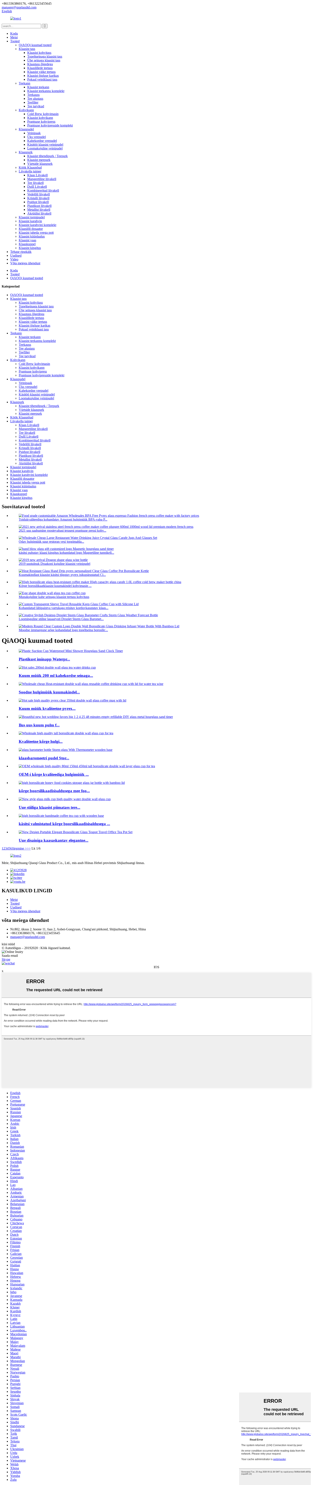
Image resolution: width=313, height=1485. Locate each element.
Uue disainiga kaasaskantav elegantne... (53, 840)
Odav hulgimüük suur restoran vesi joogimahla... (51, 541)
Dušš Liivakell (37, 186)
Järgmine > (19, 848)
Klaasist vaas (27, 240)
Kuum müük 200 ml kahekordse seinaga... (56, 675)
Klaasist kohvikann (40, 118)
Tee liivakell (35, 183)
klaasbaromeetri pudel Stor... (44, 758)
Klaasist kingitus (30, 248)
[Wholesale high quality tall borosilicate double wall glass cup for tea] (66, 733)
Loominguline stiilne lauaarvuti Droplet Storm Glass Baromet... (61, 619)
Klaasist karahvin (30, 221)
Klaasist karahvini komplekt (37, 225)
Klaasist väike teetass (41, 72)
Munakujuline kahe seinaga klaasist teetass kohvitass (54, 597)
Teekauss (33, 95)
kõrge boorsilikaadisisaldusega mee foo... (54, 791)
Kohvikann (26, 110)
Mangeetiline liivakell (41, 179)
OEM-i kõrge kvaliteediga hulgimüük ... (54, 774)
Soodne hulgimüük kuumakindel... (49, 692)
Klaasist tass (27, 49)
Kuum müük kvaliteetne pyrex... (47, 708)
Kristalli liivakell (38, 198)
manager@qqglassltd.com (27, 937)
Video (14, 259)
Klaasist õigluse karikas (43, 75)
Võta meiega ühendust (25, 263)
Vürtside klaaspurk (40, 163)
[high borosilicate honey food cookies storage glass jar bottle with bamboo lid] (72, 783)
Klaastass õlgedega (40, 64)
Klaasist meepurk (38, 160)
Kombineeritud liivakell (43, 190)
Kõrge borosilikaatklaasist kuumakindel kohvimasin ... (55, 586)
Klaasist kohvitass (39, 52)
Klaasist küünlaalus (32, 236)
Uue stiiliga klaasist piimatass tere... (49, 807)
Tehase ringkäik (21, 251)
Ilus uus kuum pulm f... (39, 725)
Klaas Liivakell (37, 175)
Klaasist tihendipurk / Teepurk (47, 156)
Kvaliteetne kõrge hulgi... (41, 741)
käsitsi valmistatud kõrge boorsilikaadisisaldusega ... (64, 824)
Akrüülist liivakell (39, 213)
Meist (14, 37)
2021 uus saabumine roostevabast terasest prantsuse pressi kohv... (62, 530)
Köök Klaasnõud (30, 167)
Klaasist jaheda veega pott (36, 232)
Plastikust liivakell (39, 206)
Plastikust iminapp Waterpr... (44, 659)
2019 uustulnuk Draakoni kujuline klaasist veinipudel (54, 563)
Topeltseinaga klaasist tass (44, 56)
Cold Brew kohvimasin (43, 114)
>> (29, 848)
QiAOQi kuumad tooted (35, 45)
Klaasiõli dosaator (31, 229)
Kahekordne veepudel (42, 140)
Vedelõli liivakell (38, 194)
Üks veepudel (36, 137)
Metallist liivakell (38, 209)
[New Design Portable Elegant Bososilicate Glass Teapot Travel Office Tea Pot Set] (75, 832)
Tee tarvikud (35, 106)
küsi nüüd (8, 944)
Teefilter (32, 102)
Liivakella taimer (30, 171)
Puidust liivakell (38, 202)
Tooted (15, 41)
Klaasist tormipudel (32, 217)
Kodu (14, 33)
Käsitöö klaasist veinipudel (45, 144)
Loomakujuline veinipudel (45, 148)
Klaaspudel (26, 129)
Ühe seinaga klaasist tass (43, 60)
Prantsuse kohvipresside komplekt (50, 125)
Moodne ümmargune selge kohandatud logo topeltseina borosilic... (63, 630)
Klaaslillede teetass (40, 68)
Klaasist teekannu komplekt (45, 91)
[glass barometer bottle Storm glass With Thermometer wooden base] (65, 750)
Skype (6, 959)
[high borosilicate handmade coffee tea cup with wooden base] (61, 815)
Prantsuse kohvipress (41, 121)
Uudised (16, 255)
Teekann (24, 83)
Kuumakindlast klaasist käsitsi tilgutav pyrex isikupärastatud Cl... (62, 575)
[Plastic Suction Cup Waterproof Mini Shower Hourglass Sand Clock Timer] (71, 651)
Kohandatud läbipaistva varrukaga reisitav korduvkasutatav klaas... (63, 608)
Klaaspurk (26, 152)
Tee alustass (35, 98)
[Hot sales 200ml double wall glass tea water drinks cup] (57, 667)
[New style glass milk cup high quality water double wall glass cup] (65, 799)
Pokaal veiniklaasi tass (42, 79)
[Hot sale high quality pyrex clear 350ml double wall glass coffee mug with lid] (72, 700)
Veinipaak (34, 133)
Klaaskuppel (27, 244)
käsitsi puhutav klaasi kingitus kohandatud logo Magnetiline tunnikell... (66, 552)
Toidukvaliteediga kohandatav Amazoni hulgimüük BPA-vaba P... (63, 519)
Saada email (10, 955)
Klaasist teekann (38, 87)
